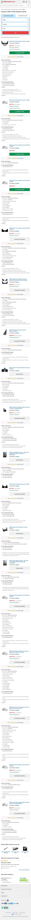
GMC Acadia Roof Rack (25, 852)
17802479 (17, 564)
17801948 (17, 370)
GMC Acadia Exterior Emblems (6, 852)
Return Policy (15, 912)
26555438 (17, 333)
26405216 (17, 710)
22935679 (17, 805)
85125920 (17, 183)
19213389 (17, 485)
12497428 (17, 456)
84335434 (17, 101)
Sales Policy (8, 912)
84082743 (17, 43)
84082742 (17, 231)
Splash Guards (15, 9)
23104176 (17, 410)
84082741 (17, 282)
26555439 (17, 148)
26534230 (17, 767)
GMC (20, 9)
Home (2, 9)
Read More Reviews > (25, 869)
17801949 (17, 530)
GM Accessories (8, 9)
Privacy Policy (22, 912)
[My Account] (26, 1)
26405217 (17, 654)
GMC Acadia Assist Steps (15, 852)
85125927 (17, 598)
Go (15, 32)
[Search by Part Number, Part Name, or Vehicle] (28, 5)
